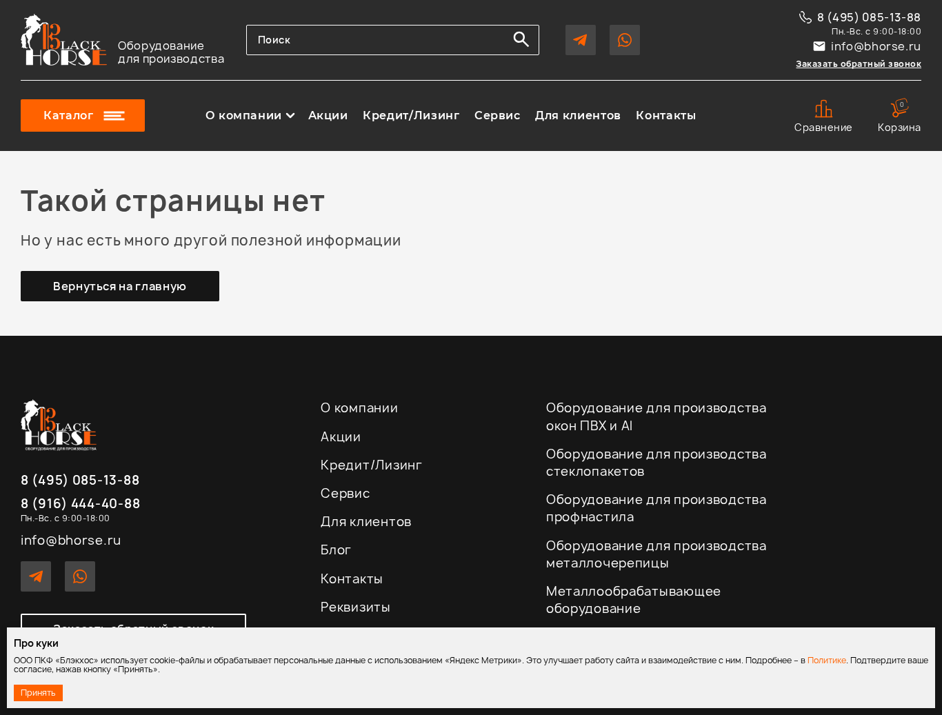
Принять (38, 692)
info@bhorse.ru (876, 46)
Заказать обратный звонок (858, 64)
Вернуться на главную (120, 286)
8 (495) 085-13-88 (869, 17)
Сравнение (823, 127)
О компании (244, 116)
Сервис (497, 116)
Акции (328, 116)
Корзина (899, 116)
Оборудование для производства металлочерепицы (656, 554)
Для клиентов (578, 116)
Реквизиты (355, 607)
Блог (336, 549)
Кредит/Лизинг (411, 116)
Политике (827, 660)
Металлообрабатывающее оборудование (633, 600)
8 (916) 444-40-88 (80, 504)
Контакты (666, 116)
